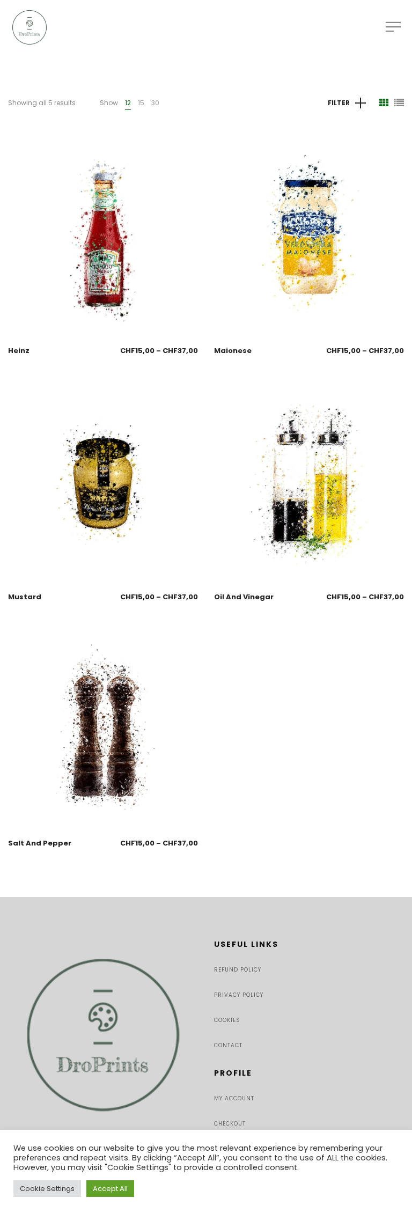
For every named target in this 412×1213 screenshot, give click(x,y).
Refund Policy (237, 970)
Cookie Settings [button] (47, 1188)
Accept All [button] (110, 1188)
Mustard (24, 597)
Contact (228, 1045)
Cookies (227, 1020)
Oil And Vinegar (244, 597)
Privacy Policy (238, 995)
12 (128, 102)
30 (155, 102)
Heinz (19, 350)
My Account (234, 1098)
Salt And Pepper (39, 843)
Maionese (233, 350)
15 (141, 102)
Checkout (230, 1124)
